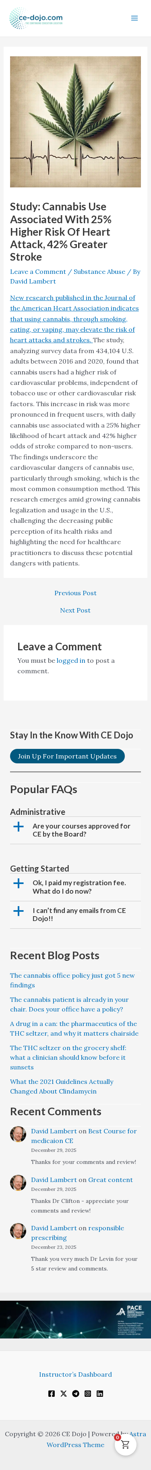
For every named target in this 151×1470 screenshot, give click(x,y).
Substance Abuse (99, 271)
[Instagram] (87, 1393)
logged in (71, 660)
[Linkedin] (99, 1393)
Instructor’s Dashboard (75, 1374)
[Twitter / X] (63, 1393)
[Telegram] (75, 1393)
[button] (76, 830)
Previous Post (75, 593)
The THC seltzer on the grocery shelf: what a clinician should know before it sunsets (68, 1057)
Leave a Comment (38, 271)
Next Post (75, 610)
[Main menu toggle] (134, 18)
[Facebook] (51, 1393)
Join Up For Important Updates (67, 756)
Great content (110, 1180)
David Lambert (54, 1131)
